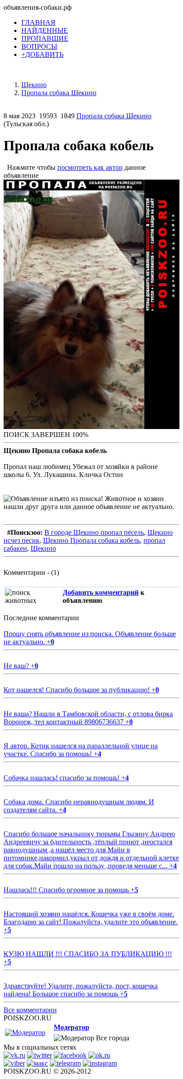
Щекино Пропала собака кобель (91, 540)
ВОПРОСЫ (39, 46)
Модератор (71, 1027)
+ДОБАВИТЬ (42, 54)
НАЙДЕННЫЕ (44, 30)
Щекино (43, 548)
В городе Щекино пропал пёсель (94, 532)
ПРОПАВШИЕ (44, 38)
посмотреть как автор (90, 167)
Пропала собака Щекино (113, 116)
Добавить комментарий (101, 592)
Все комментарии (30, 1010)
